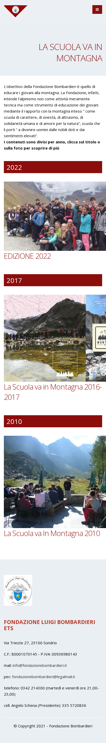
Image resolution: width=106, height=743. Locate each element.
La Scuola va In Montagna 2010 (52, 533)
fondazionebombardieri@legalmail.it (43, 676)
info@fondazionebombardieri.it (40, 665)
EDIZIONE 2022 (27, 256)
